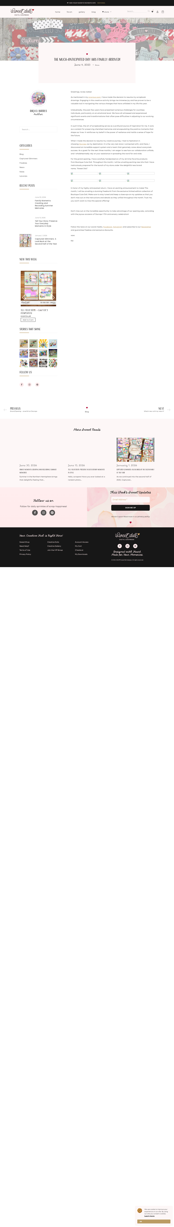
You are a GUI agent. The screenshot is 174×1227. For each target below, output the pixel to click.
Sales (22, 171)
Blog (22, 154)
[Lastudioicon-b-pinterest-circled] (37, 384)
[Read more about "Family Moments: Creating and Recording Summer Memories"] (25, 202)
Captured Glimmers (28, 158)
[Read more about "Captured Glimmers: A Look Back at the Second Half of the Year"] (25, 240)
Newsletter (146, 227)
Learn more (149, 1216)
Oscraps (82, 144)
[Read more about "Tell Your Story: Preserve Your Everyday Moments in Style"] (25, 222)
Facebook (107, 227)
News (97, 65)
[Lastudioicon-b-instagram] (29, 384)
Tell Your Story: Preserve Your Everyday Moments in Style (46, 223)
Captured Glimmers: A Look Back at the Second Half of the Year (46, 241)
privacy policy (144, 516)
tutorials (23, 176)
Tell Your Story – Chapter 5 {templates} (34, 312)
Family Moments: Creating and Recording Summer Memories (44, 204)
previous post (94, 97)
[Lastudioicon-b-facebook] (22, 384)
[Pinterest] (52, 513)
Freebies (23, 163)
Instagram (117, 227)
